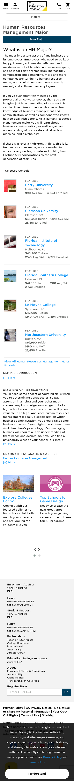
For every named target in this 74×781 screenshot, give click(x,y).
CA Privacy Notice (39, 707)
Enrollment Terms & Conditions (26, 671)
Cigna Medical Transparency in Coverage (23, 679)
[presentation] (35, 550)
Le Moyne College (40, 305)
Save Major (37, 39)
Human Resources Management (25, 458)
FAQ (10, 591)
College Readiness (18, 643)
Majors (36, 16)
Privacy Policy (52, 757)
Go (66, 692)
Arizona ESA (14, 662)
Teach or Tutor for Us (20, 639)
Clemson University (41, 211)
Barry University (39, 185)
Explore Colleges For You (17, 499)
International (15, 646)
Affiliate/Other (16, 652)
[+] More (9, 377)
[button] (34, 555)
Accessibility (14, 674)
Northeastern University (45, 335)
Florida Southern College (46, 275)
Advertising (14, 649)
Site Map (48, 715)
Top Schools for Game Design (53, 499)
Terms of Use (36, 762)
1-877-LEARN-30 (17, 588)
